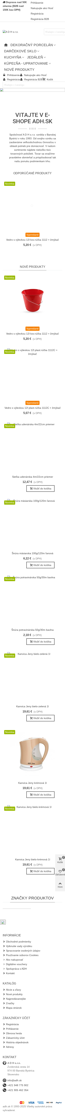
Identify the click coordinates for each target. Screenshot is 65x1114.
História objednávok (17, 1042)
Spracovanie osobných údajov (23, 950)
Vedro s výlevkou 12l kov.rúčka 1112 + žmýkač (32, 239)
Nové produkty (19, 69)
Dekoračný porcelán (31, 45)
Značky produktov (32, 898)
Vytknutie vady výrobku (19, 946)
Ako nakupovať (14, 959)
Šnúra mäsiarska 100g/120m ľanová (32, 553)
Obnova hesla (14, 1033)
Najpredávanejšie (16, 998)
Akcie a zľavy (13, 989)
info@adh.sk (14, 1080)
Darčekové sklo (20, 51)
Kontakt (10, 973)
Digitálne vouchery (16, 964)
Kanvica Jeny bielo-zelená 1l (32, 706)
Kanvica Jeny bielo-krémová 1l (32, 859)
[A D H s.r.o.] (22, 32)
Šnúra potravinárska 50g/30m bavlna (32, 629)
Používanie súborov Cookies (22, 955)
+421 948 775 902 (17, 1085)
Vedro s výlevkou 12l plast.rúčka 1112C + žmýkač (33, 407)
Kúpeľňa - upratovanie (26, 63)
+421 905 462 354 (17, 1090)
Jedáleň (35, 57)
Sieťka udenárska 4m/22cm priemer (32, 476)
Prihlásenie (12, 1028)
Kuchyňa (12, 57)
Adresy (10, 1046)
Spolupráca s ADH (16, 968)
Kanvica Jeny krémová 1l (32, 782)
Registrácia (12, 1024)
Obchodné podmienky (18, 941)
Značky (10, 1003)
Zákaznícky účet (15, 1037)
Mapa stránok (14, 1007)
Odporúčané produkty (32, 173)
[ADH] (17, 908)
